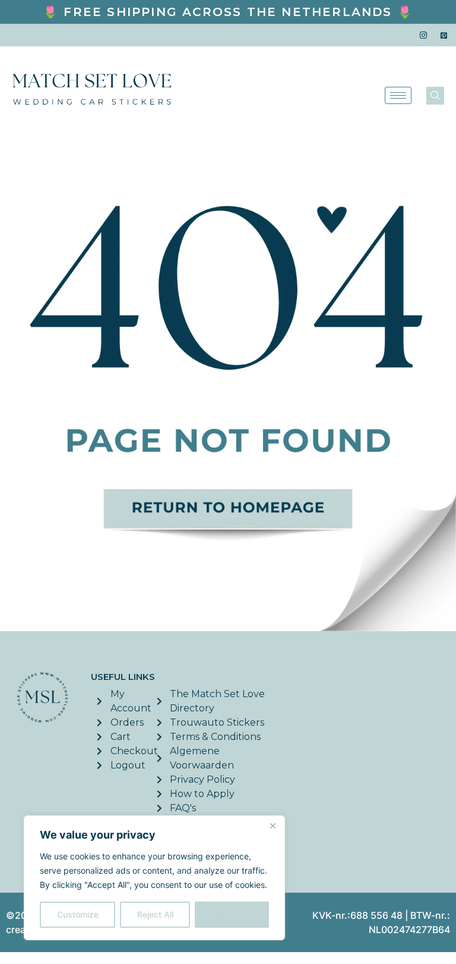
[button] (435, 96)
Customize (78, 914)
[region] (154, 877)
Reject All (155, 914)
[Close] (272, 825)
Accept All (232, 914)
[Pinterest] (444, 35)
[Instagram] (423, 35)
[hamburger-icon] (398, 95)
